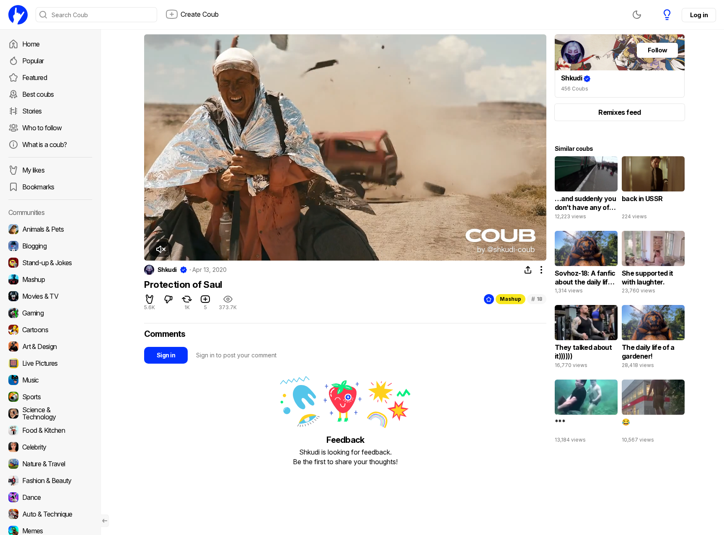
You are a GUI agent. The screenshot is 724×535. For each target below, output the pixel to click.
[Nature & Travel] (50, 463)
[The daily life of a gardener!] (653, 338)
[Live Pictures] (50, 363)
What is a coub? (44, 144)
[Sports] (50, 396)
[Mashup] (50, 279)
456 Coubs (574, 88)
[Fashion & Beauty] (50, 480)
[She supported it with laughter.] (653, 264)
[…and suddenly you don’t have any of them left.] (586, 189)
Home (30, 44)
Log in (699, 15)
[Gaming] (50, 313)
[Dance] (50, 497)
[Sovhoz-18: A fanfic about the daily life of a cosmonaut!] (586, 264)
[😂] (653, 413)
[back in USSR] (653, 189)
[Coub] (18, 14)
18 (536, 298)
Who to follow (42, 128)
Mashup (510, 299)
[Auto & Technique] (50, 514)
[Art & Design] (50, 346)
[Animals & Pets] (50, 229)
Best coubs (38, 94)
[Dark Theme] (637, 14)
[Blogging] (50, 246)
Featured (34, 77)
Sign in (166, 355)
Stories (32, 111)
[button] (160, 249)
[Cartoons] (50, 329)
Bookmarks (38, 187)
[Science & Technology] (50, 413)
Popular (33, 61)
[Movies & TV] (50, 296)
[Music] (50, 380)
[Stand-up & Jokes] (50, 262)
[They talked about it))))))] (586, 338)
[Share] (528, 270)
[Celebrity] (50, 447)
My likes (33, 170)
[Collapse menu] (105, 521)
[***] (586, 413)
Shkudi (167, 270)
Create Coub (200, 14)
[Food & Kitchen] (50, 430)
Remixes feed (619, 112)
